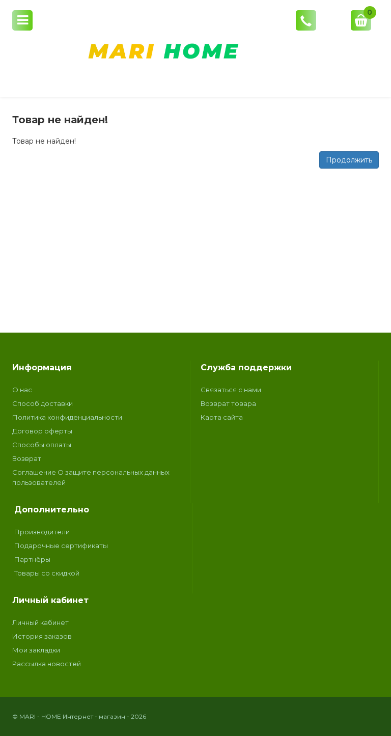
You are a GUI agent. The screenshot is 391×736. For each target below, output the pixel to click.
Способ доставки (42, 403)
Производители (42, 532)
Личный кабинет (40, 622)
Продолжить (349, 160)
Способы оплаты (41, 445)
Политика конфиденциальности (67, 417)
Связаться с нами (231, 390)
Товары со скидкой (46, 573)
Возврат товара (228, 403)
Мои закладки (36, 650)
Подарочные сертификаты (61, 545)
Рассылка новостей (46, 664)
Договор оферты (42, 431)
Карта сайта (222, 417)
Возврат (26, 458)
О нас (22, 390)
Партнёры (32, 559)
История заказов (42, 636)
